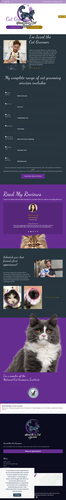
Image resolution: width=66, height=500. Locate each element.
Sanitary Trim (22, 150)
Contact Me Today (53, 297)
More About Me (35, 68)
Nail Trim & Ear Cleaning (25, 139)
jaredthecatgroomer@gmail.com (52, 2)
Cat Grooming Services (10, 464)
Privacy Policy (56, 493)
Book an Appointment (33, 451)
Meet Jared (6, 462)
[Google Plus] (6, 2)
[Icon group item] (36, 497)
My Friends (6, 467)
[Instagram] (8, 2)
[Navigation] (4, 7)
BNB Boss (33, 215)
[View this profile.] (33, 208)
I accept (17, 495)
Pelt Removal (21, 161)
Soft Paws (20, 129)
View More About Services (33, 176)
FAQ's (5, 466)
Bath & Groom (22, 96)
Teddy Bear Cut (22, 118)
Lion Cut (20, 107)
